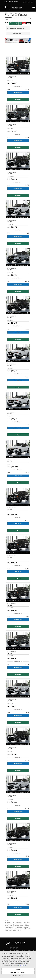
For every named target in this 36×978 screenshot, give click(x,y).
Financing (23, 950)
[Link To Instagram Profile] (16, 947)
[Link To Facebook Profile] (7, 947)
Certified (9, 950)
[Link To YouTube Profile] (13, 947)
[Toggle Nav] (33, 7)
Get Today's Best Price (18, 92)
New (4, 950)
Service (29, 950)
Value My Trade (18, 99)
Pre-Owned (16, 950)
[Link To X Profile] (10, 947)
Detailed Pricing (17, 86)
